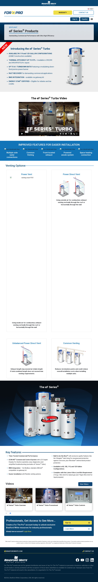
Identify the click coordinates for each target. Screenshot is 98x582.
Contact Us (83, 12)
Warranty (63, 12)
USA (91, 9)
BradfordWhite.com (14, 551)
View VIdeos (84, 484)
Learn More (69, 529)
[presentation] (6, 513)
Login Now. (27, 531)
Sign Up (68, 523)
